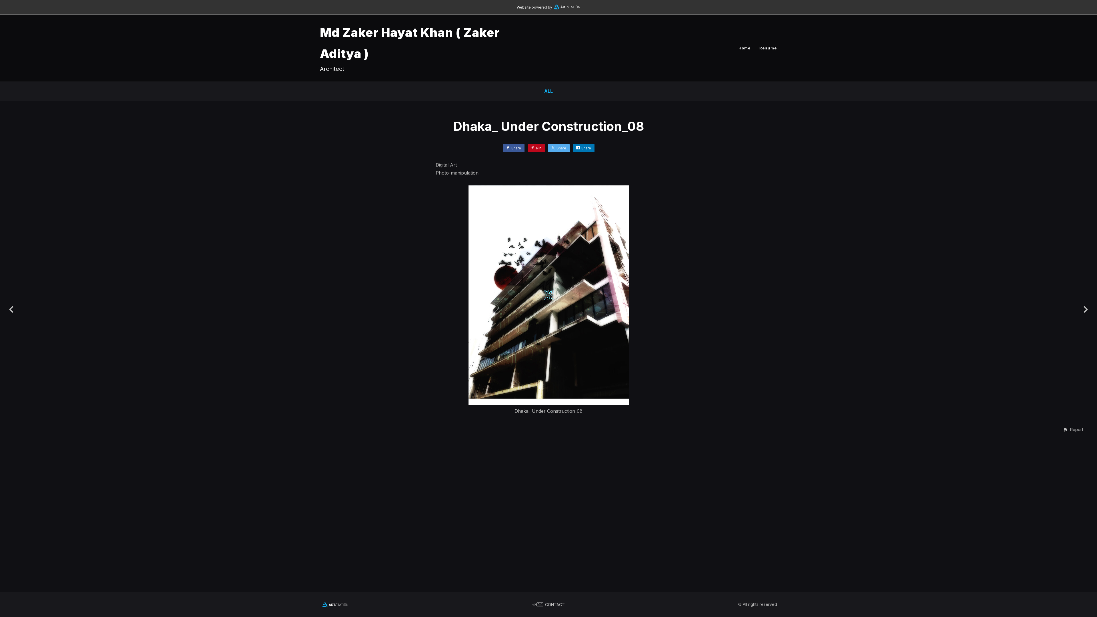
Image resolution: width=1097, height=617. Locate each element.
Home (744, 48)
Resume (768, 48)
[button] (1073, 429)
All (548, 91)
